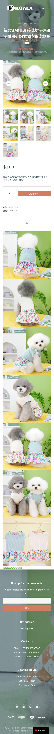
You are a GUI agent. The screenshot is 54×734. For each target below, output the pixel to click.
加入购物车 (34, 193)
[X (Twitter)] (23, 706)
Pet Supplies (27, 628)
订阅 (27, 607)
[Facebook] (16, 706)
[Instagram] (30, 706)
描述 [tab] (27, 223)
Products (34, 24)
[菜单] (49, 8)
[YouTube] (37, 706)
